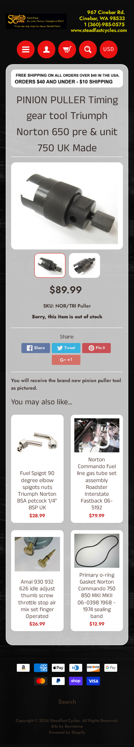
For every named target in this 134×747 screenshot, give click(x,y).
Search (67, 702)
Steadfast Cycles (65, 720)
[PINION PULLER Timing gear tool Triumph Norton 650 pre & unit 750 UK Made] (49, 265)
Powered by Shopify (67, 732)
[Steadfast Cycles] (36, 21)
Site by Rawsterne (67, 726)
